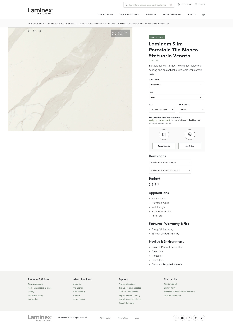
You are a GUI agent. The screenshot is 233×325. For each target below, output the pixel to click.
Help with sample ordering (130, 299)
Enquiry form (169, 288)
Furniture (157, 216)
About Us (192, 14)
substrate (154, 80)
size (151, 104)
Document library (35, 296)
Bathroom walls (68, 23)
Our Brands (78, 288)
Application (53, 23)
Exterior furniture (161, 211)
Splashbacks (159, 198)
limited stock (156, 37)
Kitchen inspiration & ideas (40, 288)
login (202, 5)
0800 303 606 (170, 284)
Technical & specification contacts (179, 292)
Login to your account (159, 120)
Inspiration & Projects (129, 14)
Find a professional (127, 284)
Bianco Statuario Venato (106, 23)
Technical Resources (172, 14)
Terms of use (122, 318)
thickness (184, 104)
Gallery (31, 292)
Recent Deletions (126, 303)
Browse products (36, 23)
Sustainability (79, 292)
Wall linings (158, 207)
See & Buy (186, 5)
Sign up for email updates (130, 288)
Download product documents (165, 170)
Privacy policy (105, 318)
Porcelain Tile (85, 23)
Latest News (79, 299)
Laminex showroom (172, 296)
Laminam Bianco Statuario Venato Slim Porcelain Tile (144, 23)
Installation (151, 14)
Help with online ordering (129, 296)
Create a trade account (129, 292)
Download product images (163, 162)
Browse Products (105, 14)
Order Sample (164, 146)
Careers (76, 296)
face (151, 92)
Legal (137, 318)
